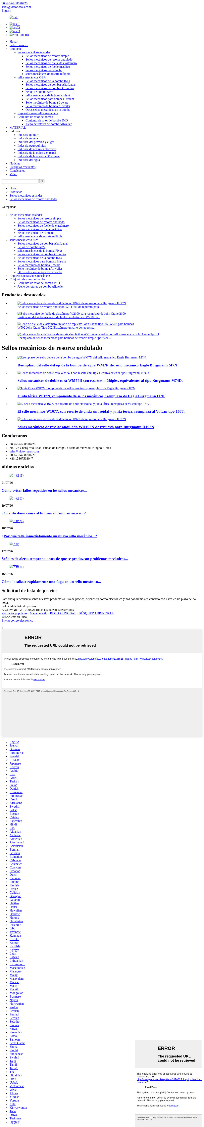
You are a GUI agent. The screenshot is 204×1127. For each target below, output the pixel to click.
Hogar (14, 41)
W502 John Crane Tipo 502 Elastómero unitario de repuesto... (56, 327)
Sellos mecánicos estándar (34, 52)
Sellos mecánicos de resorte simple (47, 56)
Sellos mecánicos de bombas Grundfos (50, 88)
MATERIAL (18, 127)
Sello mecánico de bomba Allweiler (48, 106)
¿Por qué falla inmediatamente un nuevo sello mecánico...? (49, 536)
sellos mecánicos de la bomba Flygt (48, 95)
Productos (16, 48)
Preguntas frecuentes (22, 167)
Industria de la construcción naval (39, 156)
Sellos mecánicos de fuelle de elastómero (51, 63)
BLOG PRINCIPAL (63, 613)
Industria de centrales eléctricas (37, 149)
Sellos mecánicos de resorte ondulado (49, 59)
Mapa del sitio (38, 613)
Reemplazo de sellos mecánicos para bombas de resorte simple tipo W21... (64, 338)
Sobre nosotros (19, 45)
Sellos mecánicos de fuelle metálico (48, 66)
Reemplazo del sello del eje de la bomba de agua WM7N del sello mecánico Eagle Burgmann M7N (97, 365)
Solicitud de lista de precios (19, 606)
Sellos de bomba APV (39, 91)
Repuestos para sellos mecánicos (38, 113)
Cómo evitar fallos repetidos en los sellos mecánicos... (44, 490)
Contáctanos (17, 170)
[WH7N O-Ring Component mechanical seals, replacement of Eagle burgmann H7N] (76, 388)
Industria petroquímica (32, 145)
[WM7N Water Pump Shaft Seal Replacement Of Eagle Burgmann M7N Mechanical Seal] (82, 357)
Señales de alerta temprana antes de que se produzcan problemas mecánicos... (65, 559)
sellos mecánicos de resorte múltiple (48, 73)
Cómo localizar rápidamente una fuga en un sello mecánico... (51, 582)
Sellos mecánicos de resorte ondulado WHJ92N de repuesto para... (59, 306)
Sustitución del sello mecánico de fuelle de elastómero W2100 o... (59, 317)
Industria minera (28, 138)
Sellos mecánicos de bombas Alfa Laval (51, 84)
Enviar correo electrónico (17, 620)
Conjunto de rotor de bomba (35, 116)
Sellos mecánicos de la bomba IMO (48, 81)
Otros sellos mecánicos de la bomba (48, 109)
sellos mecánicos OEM (32, 77)
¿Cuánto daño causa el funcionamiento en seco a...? (44, 513)
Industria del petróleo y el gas (36, 142)
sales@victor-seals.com (24, 451)
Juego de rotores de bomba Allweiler (49, 124)
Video (13, 174)
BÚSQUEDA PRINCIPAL (96, 613)
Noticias (15, 163)
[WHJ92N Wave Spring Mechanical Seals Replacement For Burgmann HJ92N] (72, 419)
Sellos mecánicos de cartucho (44, 70)
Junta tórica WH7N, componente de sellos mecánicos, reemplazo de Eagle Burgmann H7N (91, 396)
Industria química (28, 134)
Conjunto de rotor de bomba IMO (47, 120)
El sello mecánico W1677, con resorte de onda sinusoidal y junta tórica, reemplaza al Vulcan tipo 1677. (101, 411)
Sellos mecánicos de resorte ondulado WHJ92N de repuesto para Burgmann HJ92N (86, 427)
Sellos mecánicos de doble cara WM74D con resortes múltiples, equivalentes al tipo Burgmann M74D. (100, 380)
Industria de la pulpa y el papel (37, 152)
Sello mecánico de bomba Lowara (47, 102)
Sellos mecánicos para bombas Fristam (50, 99)
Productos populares (14, 613)
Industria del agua (29, 160)
